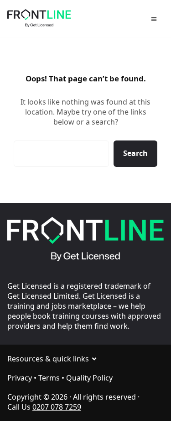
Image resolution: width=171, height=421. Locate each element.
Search (135, 153)
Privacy (19, 378)
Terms (49, 378)
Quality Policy (89, 378)
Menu (155, 20)
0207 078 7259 (56, 407)
